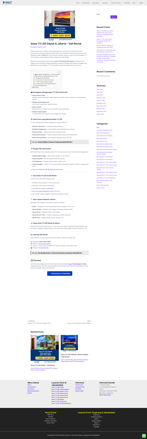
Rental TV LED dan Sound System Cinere (51, 169)
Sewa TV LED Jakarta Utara (60, 397)
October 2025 (101, 108)
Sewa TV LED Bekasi (58, 399)
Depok (96, 419)
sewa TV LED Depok (74, 264)
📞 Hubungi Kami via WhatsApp (59, 273)
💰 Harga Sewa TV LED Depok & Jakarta (46, 83)
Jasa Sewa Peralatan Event (104, 130)
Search (98, 14)
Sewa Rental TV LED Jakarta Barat (107, 162)
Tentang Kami (86, 3)
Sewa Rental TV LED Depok (51, 368)
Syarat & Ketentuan (33, 391)
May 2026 (100, 92)
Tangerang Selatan (96, 417)
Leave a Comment (35, 368)
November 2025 (101, 106)
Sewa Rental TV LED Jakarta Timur (107, 172)
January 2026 (101, 100)
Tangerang (96, 414)
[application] (99, 3)
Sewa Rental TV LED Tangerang (106, 178)
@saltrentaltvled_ (44, 247)
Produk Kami (79, 385)
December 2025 (101, 103)
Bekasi (96, 423)
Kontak (141, 3)
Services (104, 3)
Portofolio (127, 3)
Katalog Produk (115, 3)
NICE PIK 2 (50, 414)
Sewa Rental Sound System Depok (107, 149)
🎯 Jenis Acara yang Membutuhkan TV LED (46, 76)
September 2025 (101, 111)
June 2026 (100, 89)
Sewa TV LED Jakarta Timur (60, 391)
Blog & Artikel (79, 391)
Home (77, 3)
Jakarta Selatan (96, 421)
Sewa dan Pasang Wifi (103, 133)
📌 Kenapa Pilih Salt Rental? (42, 78)
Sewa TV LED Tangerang (59, 401)
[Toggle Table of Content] (58, 72)
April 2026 (100, 95)
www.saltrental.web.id (44, 243)
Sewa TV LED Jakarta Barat (60, 395)
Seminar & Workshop (51, 421)
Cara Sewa (95, 3)
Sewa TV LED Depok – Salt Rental (43, 365)
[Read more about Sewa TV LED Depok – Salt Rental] (45, 349)
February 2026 (101, 97)
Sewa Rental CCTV (102, 141)
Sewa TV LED (34, 370)
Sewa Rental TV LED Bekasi (105, 157)
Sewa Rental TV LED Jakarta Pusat (107, 165)
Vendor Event (50, 423)
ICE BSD (50, 417)
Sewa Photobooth (102, 138)
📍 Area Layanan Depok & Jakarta (44, 81)
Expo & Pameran (50, 419)
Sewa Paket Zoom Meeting (104, 135)
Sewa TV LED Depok (58, 387)
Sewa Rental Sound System (104, 146)
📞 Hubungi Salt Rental (41, 85)
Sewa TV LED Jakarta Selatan (60, 389)
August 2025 (100, 114)
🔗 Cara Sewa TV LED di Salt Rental (45, 80)
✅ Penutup (35, 87)
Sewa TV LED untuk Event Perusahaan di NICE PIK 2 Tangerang (104, 41)
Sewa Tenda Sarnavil (103, 185)
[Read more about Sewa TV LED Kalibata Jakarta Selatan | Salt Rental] (69, 343)
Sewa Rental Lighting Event (104, 144)
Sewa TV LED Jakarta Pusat (60, 393)
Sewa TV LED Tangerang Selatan (61, 403)
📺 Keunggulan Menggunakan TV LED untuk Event (47, 74)
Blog (134, 3)
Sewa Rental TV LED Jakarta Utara (107, 175)
